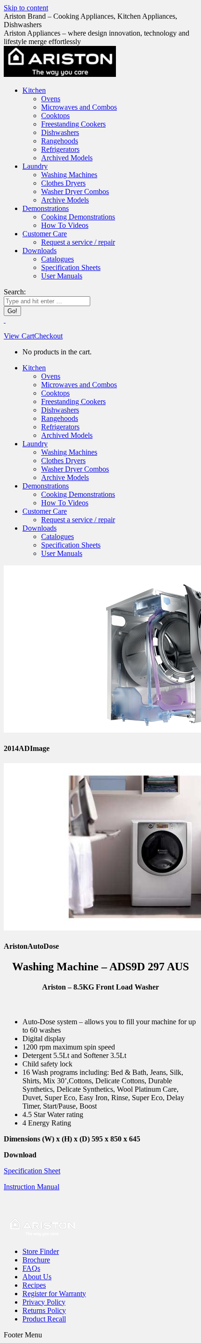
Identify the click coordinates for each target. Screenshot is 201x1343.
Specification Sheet (32, 1171)
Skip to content (26, 8)
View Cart (19, 336)
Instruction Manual (31, 1187)
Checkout (48, 336)
